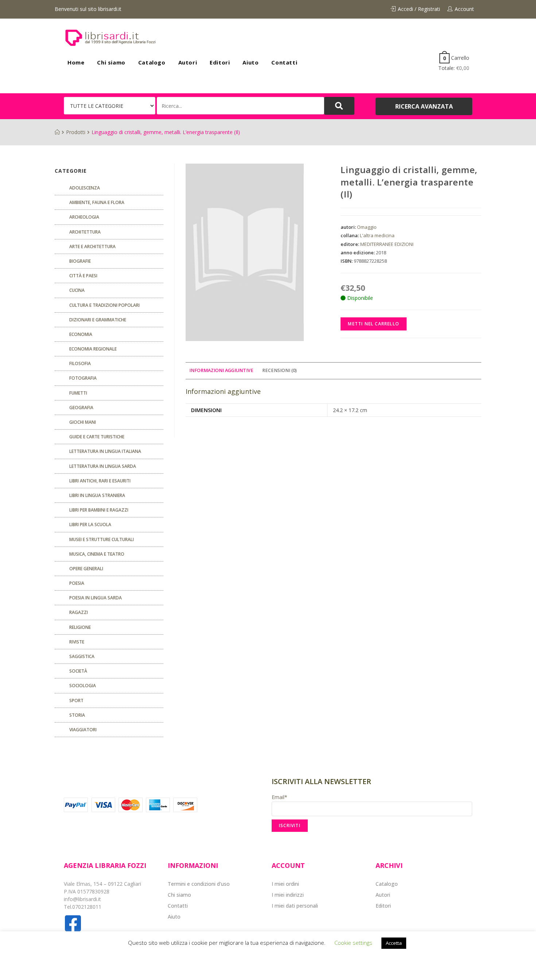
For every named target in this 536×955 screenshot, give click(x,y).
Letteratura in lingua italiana (105, 451)
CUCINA (77, 290)
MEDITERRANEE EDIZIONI (386, 244)
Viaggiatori (83, 730)
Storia (77, 715)
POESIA (76, 583)
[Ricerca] (240, 105)
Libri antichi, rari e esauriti (100, 481)
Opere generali (86, 568)
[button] (424, 106)
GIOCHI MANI (82, 422)
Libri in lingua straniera (97, 495)
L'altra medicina (377, 235)
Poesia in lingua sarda (95, 598)
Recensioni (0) (279, 370)
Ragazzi (78, 612)
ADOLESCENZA (84, 188)
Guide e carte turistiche (96, 437)
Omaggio (367, 227)
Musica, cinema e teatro (96, 554)
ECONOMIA (80, 334)
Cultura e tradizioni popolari (104, 305)
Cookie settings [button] (353, 942)
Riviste (76, 642)
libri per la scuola (90, 524)
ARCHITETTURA (85, 232)
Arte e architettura (92, 246)
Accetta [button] (394, 943)
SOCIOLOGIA (82, 685)
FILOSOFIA (80, 363)
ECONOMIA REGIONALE (93, 349)
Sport (76, 700)
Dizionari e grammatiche (97, 320)
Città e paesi (83, 276)
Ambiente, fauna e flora (96, 202)
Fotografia (83, 378)
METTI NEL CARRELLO (373, 324)
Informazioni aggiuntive (221, 370)
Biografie (80, 261)
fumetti (78, 393)
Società (78, 671)
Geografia (81, 407)
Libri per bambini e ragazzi (98, 510)
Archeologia (84, 217)
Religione (80, 627)
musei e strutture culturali (101, 539)
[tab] (221, 371)
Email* (279, 797)
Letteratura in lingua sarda (102, 466)
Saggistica (81, 656)
